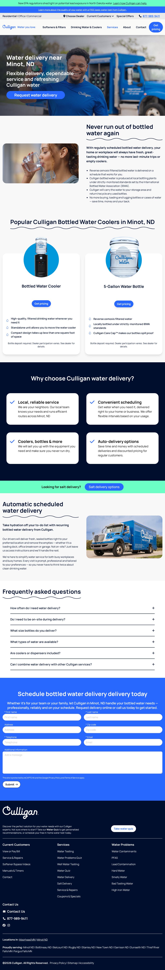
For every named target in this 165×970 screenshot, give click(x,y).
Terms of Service (72, 777)
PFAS (115, 858)
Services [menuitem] (112, 27)
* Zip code (91, 724)
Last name (92, 712)
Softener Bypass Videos (16, 864)
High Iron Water (121, 890)
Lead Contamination (124, 864)
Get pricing (156, 27)
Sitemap (73, 963)
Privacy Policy (55, 777)
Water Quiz (63, 870)
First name (11, 712)
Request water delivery (35, 95)
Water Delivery (65, 877)
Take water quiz (123, 828)
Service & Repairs (13, 858)
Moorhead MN (27, 939)
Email (89, 737)
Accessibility (86, 963)
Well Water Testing (68, 864)
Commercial (34, 16)
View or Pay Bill (11, 851)
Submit (10, 784)
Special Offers (125, 16)
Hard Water (118, 870)
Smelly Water (119, 877)
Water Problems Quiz (69, 858)
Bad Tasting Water (122, 883)
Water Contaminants (124, 851)
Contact (141, 27)
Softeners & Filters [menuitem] (54, 27)
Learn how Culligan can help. (130, 3)
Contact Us (16, 911)
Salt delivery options (104, 487)
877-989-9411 (151, 16)
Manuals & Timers (13, 870)
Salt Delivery (64, 883)
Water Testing (65, 851)
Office (21, 16)
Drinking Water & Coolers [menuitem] (86, 27)
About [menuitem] (127, 27)
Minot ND (42, 939)
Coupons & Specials (68, 896)
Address (9, 724)
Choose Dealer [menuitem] (75, 16)
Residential (10, 16)
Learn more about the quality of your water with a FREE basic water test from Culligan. (82, 9)
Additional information (16, 749)
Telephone (11, 737)
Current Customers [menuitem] (99, 16)
